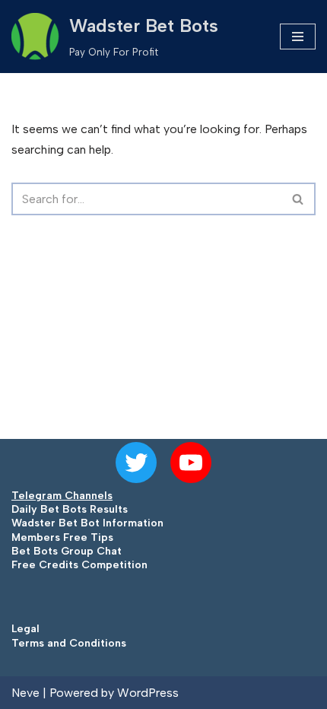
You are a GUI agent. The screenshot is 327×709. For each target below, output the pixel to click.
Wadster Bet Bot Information (87, 523)
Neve (25, 692)
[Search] (298, 199)
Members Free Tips (62, 537)
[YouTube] (190, 462)
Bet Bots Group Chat (66, 551)
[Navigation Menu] (298, 36)
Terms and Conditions (68, 643)
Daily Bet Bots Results (69, 509)
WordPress (148, 692)
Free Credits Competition (79, 564)
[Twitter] (136, 462)
